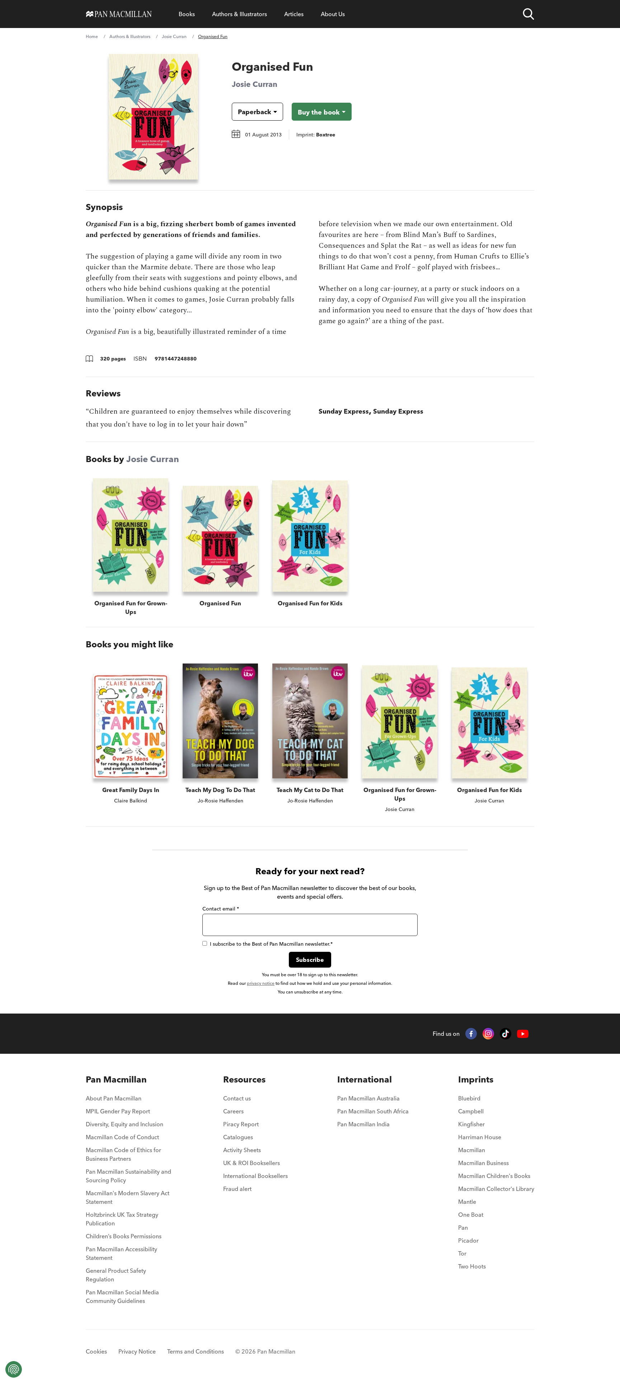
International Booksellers (255, 1175)
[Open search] (528, 14)
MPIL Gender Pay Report (118, 1111)
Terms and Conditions (195, 1351)
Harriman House (479, 1137)
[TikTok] (505, 1033)
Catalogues (238, 1137)
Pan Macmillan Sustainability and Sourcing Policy (128, 1176)
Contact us (237, 1098)
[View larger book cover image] (153, 117)
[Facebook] (471, 1033)
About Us (333, 14)
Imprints (475, 1079)
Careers (233, 1111)
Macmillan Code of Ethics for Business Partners (123, 1154)
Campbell (471, 1111)
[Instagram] (488, 1033)
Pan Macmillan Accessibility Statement (121, 1253)
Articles (294, 14)
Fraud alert (237, 1188)
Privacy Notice (137, 1351)
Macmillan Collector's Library (496, 1188)
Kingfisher (471, 1124)
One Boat (470, 1214)
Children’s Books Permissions (123, 1236)
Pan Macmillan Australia (368, 1098)
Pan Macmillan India (363, 1124)
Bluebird (469, 1098)
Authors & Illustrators (239, 14)
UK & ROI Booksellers (251, 1163)
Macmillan (471, 1150)
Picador (468, 1240)
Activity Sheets (242, 1150)
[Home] (119, 14)
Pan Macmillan (116, 1079)
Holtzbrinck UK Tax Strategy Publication (122, 1219)
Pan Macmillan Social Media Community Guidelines (122, 1296)
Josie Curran (174, 36)
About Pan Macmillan (113, 1098)
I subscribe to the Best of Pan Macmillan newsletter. (271, 944)
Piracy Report (241, 1124)
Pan (463, 1227)
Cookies (96, 1351)
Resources (244, 1079)
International (364, 1079)
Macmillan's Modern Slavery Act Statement (127, 1197)
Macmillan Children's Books (494, 1175)
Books (187, 14)
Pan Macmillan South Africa (373, 1111)
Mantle (467, 1201)
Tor (462, 1253)
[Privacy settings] (13, 1369)
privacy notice (260, 983)
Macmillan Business (483, 1163)
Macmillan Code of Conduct (122, 1137)
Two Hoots (472, 1266)
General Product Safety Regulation (116, 1275)
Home (92, 36)
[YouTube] (523, 1034)
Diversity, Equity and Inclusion (124, 1124)
